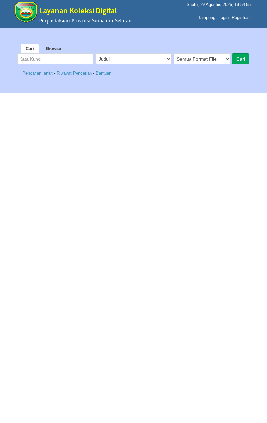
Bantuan (103, 73)
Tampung (206, 17)
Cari (30, 48)
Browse (53, 48)
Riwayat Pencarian (74, 73)
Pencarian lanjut (38, 73)
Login (223, 17)
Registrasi (241, 17)
